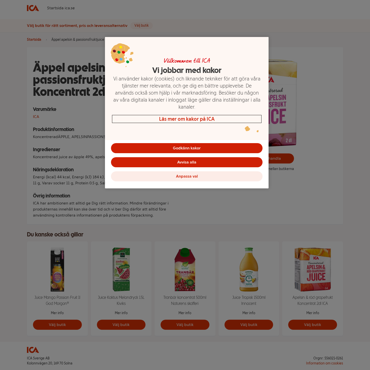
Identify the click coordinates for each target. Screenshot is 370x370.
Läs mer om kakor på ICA (187, 119)
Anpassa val (187, 176)
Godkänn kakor (187, 148)
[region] (187, 112)
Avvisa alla (186, 162)
